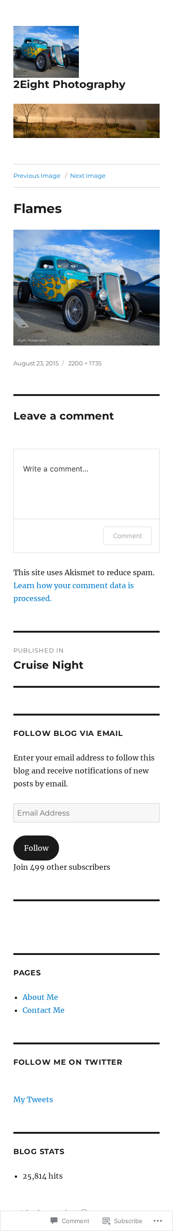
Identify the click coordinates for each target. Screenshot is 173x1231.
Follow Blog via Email (68, 733)
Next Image (88, 175)
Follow (36, 848)
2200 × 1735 (84, 363)
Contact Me (44, 1010)
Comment (127, 536)
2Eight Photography (69, 84)
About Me (40, 997)
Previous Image (36, 175)
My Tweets (33, 1099)
